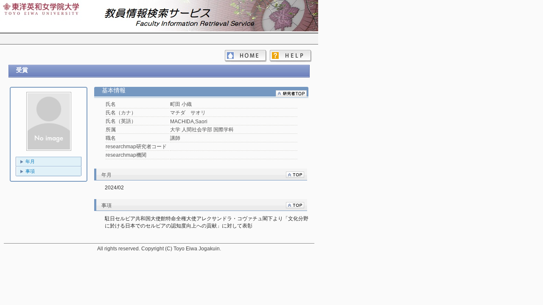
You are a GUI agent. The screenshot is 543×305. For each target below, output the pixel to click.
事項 (30, 171)
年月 (30, 161)
